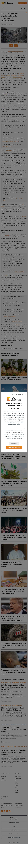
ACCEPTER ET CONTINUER (14, 447)
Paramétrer (14, 443)
